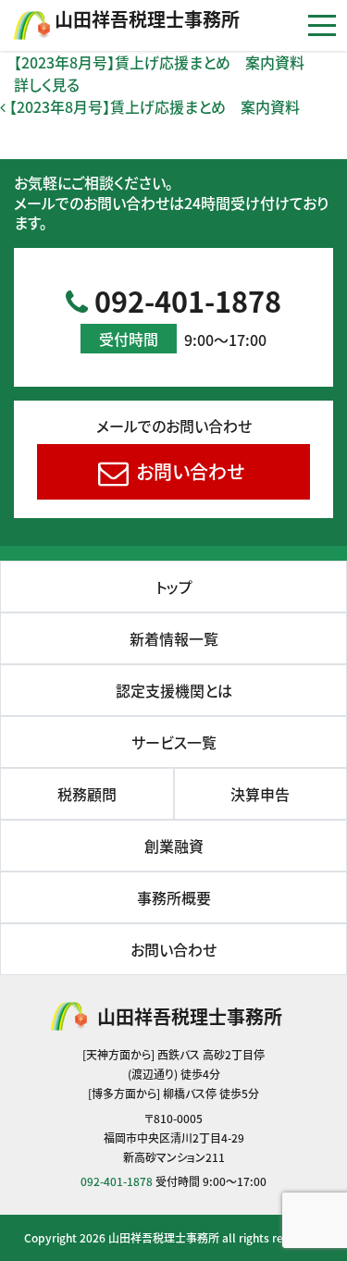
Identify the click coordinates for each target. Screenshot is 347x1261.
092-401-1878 (184, 315)
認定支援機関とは (174, 690)
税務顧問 (87, 794)
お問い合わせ (187, 471)
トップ (173, 586)
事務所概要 (174, 897)
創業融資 (174, 845)
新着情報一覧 (174, 638)
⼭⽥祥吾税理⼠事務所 (147, 19)
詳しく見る (47, 84)
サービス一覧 (174, 742)
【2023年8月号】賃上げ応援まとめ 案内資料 (159, 62)
